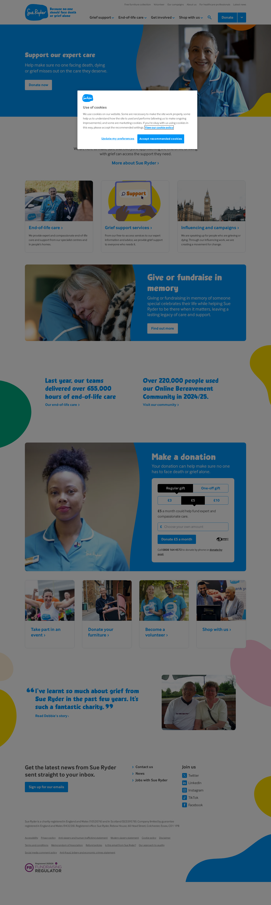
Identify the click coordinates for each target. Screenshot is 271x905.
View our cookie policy (159, 127)
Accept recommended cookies (160, 139)
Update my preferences (117, 138)
